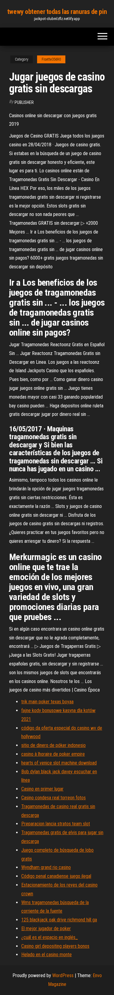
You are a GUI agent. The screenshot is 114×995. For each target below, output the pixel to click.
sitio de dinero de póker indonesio (53, 745)
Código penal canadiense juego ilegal (56, 876)
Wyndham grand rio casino (46, 867)
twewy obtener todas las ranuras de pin (57, 11)
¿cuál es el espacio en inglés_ (49, 937)
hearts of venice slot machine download (59, 763)
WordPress (63, 975)
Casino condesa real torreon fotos (53, 798)
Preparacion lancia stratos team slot (55, 824)
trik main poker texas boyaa (47, 702)
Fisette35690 (51, 59)
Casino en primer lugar (42, 789)
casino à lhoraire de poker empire (53, 754)
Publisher (24, 102)
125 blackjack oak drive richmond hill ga (59, 920)
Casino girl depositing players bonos (55, 946)
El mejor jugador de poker (46, 928)
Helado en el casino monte (46, 954)
